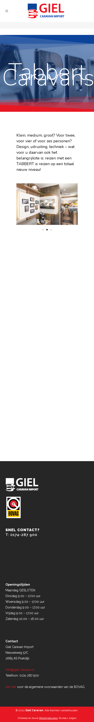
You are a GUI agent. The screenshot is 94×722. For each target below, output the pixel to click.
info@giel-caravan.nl (19, 669)
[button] (21, 205)
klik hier (10, 687)
